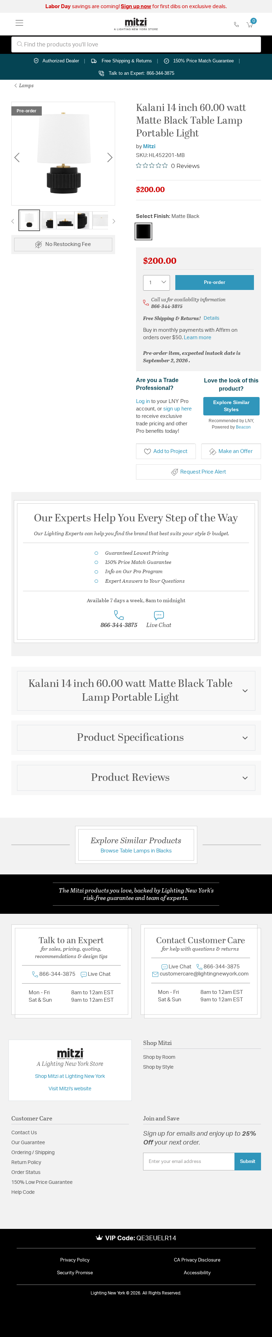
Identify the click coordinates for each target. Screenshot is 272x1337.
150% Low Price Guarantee (42, 1182)
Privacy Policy (75, 1260)
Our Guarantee (28, 1142)
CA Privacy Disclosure (197, 1260)
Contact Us (24, 1132)
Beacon (243, 427)
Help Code (23, 1192)
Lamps (26, 85)
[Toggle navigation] (19, 24)
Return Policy (26, 1162)
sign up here (177, 408)
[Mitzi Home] (136, 24)
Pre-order (214, 282)
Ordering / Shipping (33, 1152)
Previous (16, 157)
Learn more (197, 337)
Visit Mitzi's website (70, 1088)
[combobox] (136, 44)
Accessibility (197, 1273)
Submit (247, 1161)
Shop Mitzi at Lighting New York (70, 1076)
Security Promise (75, 1273)
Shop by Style (158, 1067)
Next (109, 157)
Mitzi (149, 146)
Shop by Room (159, 1057)
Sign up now (136, 6)
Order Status (25, 1172)
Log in (143, 401)
